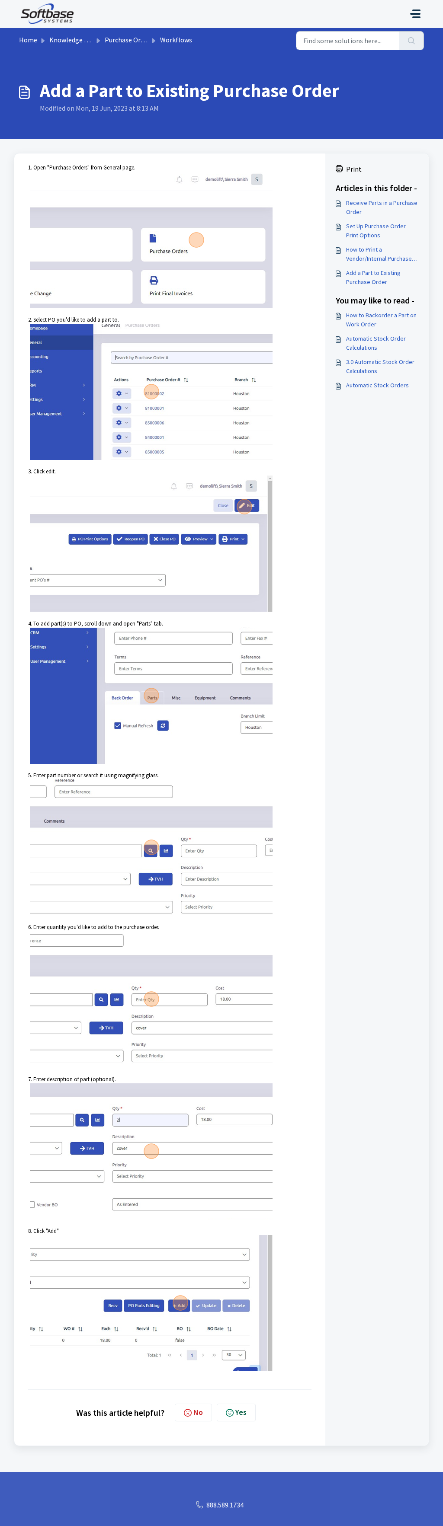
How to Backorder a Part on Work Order (381, 319)
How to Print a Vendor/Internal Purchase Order (379, 254)
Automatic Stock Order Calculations (376, 343)
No (198, 1412)
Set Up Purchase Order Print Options (376, 230)
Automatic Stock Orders (377, 385)
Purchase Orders (129, 39)
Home (28, 39)
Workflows (176, 39)
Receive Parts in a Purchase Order (381, 207)
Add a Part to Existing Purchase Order (373, 277)
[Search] (411, 40)
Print (354, 169)
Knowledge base (73, 39)
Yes (241, 1412)
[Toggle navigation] (415, 14)
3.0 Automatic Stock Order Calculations (380, 366)
